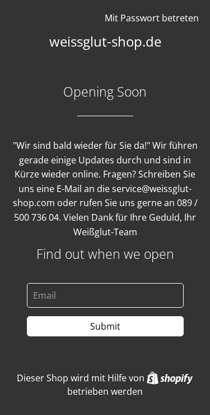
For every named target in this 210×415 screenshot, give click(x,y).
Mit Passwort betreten (152, 18)
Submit (105, 326)
